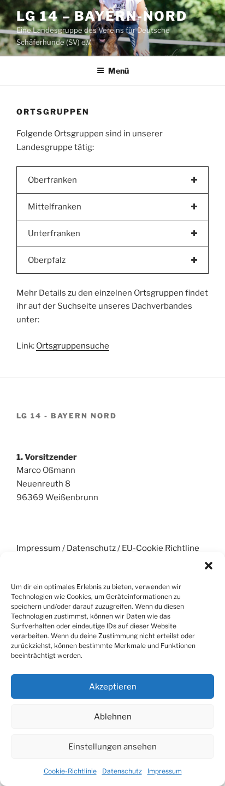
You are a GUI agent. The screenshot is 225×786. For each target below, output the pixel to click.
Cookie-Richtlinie (70, 771)
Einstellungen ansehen (112, 747)
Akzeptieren (113, 687)
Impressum (164, 771)
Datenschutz (122, 771)
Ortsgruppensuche (72, 346)
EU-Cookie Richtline (160, 548)
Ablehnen (113, 717)
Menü (118, 70)
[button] (208, 565)
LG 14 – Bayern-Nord (101, 16)
